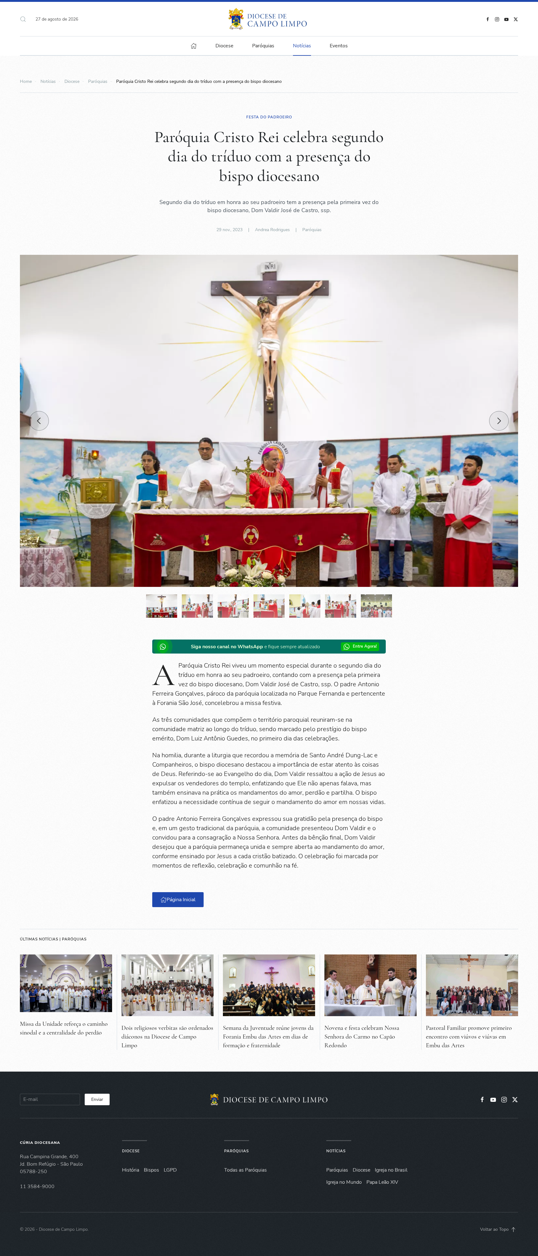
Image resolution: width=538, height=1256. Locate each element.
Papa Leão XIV (382, 1182)
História (130, 1170)
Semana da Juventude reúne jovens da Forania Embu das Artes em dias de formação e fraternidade (268, 1036)
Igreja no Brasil (391, 1170)
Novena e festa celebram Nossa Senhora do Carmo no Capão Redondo (361, 1036)
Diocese (131, 1151)
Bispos (151, 1170)
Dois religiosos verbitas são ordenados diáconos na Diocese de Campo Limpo (167, 1036)
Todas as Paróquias (245, 1170)
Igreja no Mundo (344, 1182)
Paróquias (263, 45)
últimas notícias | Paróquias (53, 939)
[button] (23, 19)
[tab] (161, 606)
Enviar (97, 1099)
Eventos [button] (339, 45)
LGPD (170, 1170)
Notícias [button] (302, 45)
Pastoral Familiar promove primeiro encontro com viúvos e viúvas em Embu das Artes (469, 1036)
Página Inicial (181, 899)
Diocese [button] (224, 45)
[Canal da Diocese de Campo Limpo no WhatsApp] (164, 646)
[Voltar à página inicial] (269, 19)
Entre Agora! (365, 646)
